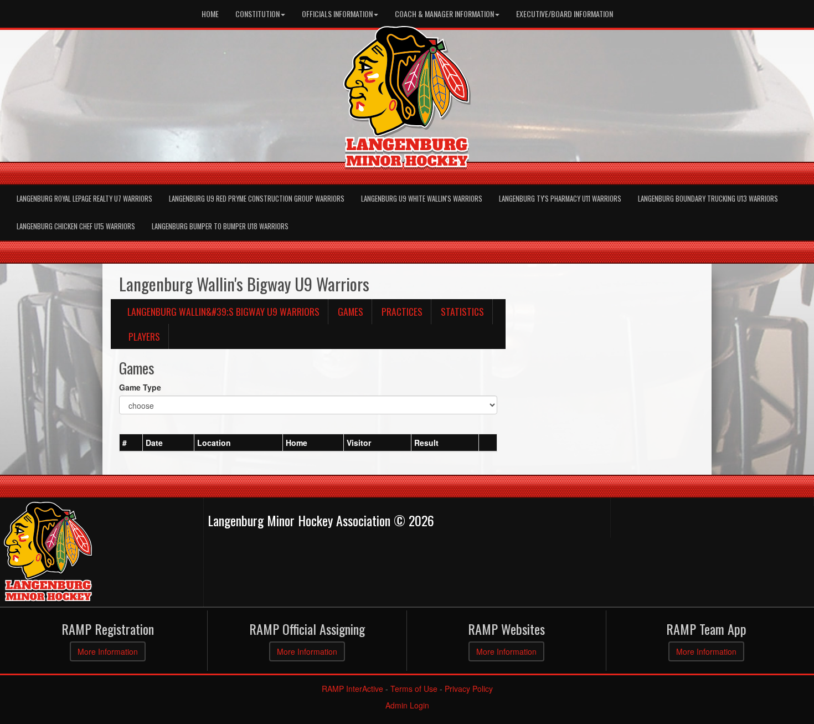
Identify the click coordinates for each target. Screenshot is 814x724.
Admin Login (407, 705)
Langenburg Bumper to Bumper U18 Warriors (220, 226)
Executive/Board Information (564, 13)
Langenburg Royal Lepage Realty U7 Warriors (84, 198)
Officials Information (337, 13)
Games (350, 311)
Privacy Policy (469, 688)
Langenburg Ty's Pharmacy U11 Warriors (560, 198)
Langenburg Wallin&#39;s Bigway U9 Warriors (223, 311)
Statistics (462, 311)
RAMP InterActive (352, 688)
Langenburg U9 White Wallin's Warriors (421, 198)
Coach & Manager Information (444, 13)
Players (144, 336)
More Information (108, 651)
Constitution (257, 13)
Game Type (140, 387)
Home (210, 13)
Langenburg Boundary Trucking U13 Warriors (708, 198)
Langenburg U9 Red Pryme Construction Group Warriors (256, 198)
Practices (402, 311)
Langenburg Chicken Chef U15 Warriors (76, 226)
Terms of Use (413, 688)
